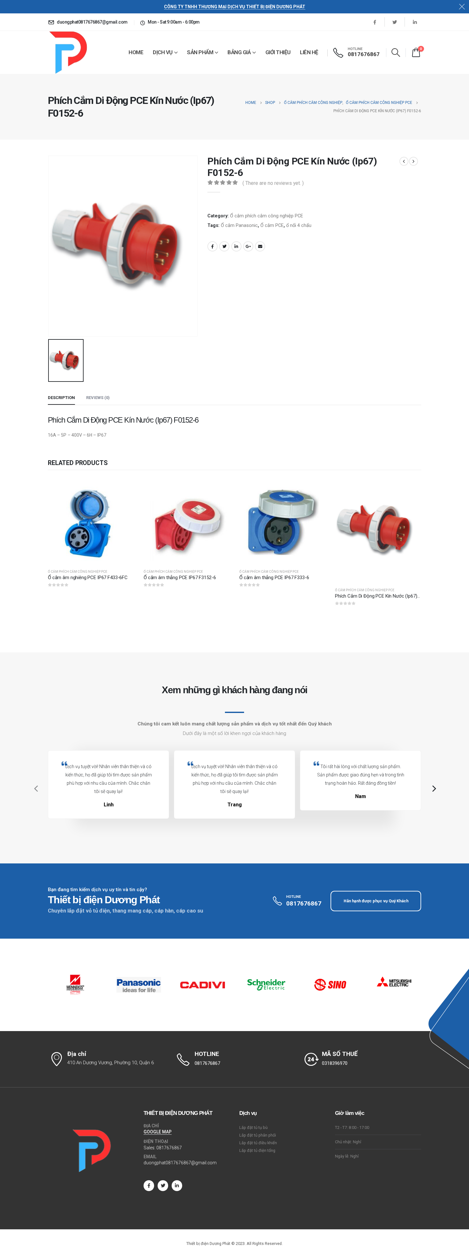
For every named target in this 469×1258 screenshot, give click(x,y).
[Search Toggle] (396, 52)
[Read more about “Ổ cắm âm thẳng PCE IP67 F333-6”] (315, 488)
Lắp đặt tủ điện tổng (257, 1150)
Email (260, 246)
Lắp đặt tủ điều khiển (258, 1142)
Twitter (224, 246)
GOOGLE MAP (158, 1131)
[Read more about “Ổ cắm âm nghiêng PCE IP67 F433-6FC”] (123, 488)
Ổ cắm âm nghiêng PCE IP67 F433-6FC (88, 577)
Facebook (212, 246)
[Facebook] (374, 22)
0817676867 (169, 1147)
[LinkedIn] (415, 22)
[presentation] (35, 788)
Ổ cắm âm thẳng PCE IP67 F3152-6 (180, 577)
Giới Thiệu (278, 52)
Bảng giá (239, 52)
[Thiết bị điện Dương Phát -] (67, 52)
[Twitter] (395, 22)
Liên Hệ (309, 52)
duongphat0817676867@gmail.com (180, 1162)
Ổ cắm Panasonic (239, 225)
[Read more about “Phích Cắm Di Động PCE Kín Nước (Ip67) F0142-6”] (410, 488)
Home (136, 52)
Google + (248, 246)
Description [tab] (61, 397)
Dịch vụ (163, 52)
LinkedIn (236, 246)
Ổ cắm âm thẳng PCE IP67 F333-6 (274, 577)
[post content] (91, 521)
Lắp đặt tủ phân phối (257, 1135)
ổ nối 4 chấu (298, 225)
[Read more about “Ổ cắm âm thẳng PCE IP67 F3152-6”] (219, 488)
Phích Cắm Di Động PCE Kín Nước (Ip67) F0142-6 (385, 596)
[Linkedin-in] (177, 1185)
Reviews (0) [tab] (98, 397)
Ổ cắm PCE (272, 225)
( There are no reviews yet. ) (273, 183)
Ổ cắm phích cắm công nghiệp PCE (266, 216)
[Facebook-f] (149, 1185)
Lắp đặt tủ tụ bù (253, 1127)
